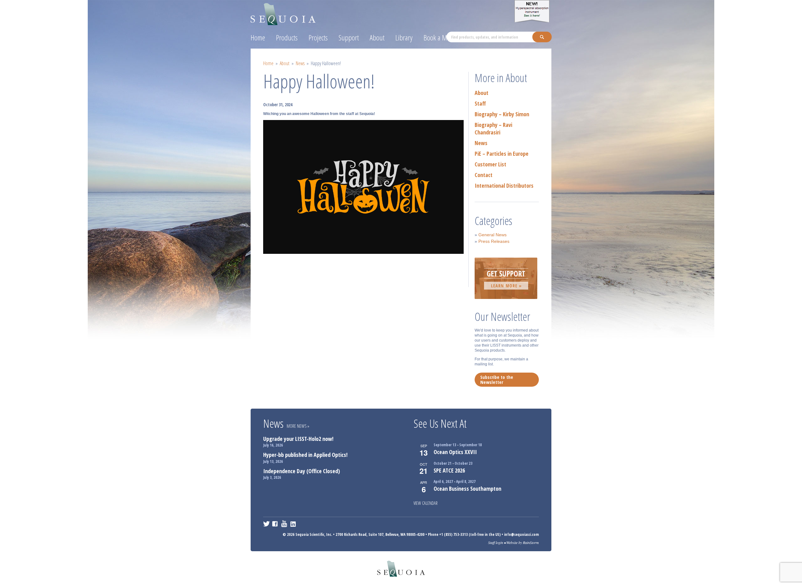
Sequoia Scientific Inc (283, 13)
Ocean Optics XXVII (455, 452)
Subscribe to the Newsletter (496, 379)
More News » (298, 426)
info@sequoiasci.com (521, 534)
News (300, 63)
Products (287, 37)
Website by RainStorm (522, 542)
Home (258, 37)
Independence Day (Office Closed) (301, 471)
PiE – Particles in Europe (502, 153)
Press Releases (493, 241)
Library (404, 37)
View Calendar (426, 503)
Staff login (495, 542)
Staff (480, 103)
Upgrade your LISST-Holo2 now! (298, 438)
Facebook (275, 523)
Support (349, 37)
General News (492, 234)
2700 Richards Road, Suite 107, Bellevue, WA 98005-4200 (380, 534)
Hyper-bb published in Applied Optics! (305, 454)
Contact (483, 175)
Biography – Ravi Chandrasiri (493, 128)
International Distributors (504, 185)
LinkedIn (293, 523)
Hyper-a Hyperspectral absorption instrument (532, 11)
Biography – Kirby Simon (502, 114)
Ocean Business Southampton (467, 488)
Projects (318, 37)
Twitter (266, 523)
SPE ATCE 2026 (449, 470)
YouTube (284, 523)
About (377, 37)
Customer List (490, 164)
